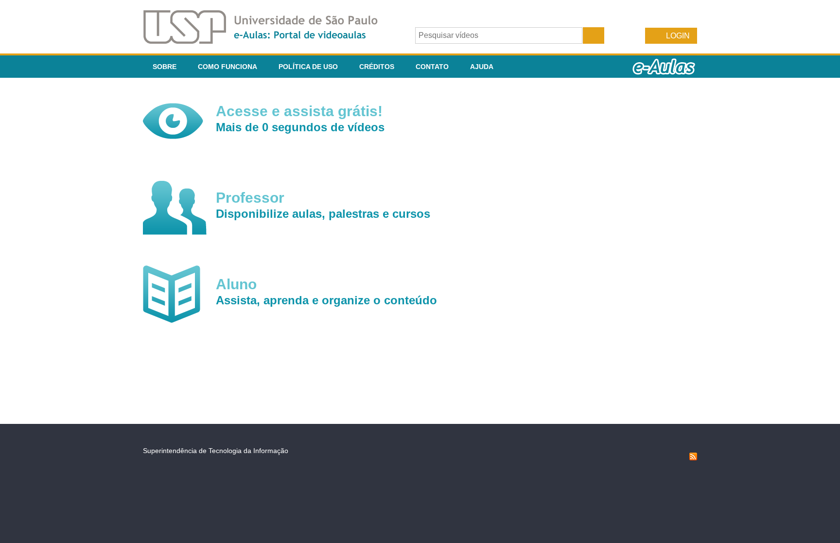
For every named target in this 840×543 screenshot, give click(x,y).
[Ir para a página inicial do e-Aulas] (268, 41)
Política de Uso (308, 66)
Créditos (376, 66)
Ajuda (481, 66)
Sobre (164, 66)
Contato (432, 66)
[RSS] (693, 458)
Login (678, 36)
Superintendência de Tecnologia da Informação (215, 451)
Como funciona (227, 66)
